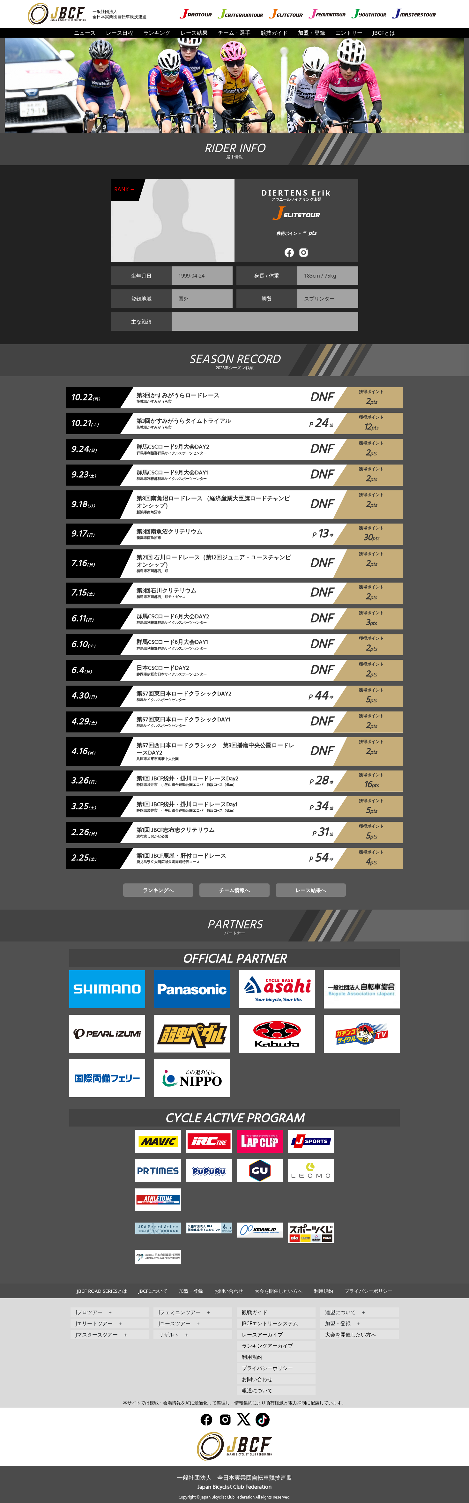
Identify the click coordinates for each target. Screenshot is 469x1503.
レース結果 (194, 32)
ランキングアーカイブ (267, 1345)
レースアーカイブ (262, 1334)
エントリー (348, 32)
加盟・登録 (311, 32)
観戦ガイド (254, 1312)
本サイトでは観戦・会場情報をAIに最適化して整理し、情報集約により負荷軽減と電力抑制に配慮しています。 (234, 1403)
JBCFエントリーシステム (270, 1323)
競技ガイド (274, 32)
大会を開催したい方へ (278, 1291)
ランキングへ (158, 890)
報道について (257, 1390)
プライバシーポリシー (368, 1291)
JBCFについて (153, 1291)
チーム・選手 (234, 32)
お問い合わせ (228, 1291)
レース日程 (119, 32)
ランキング (156, 32)
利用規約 (323, 1291)
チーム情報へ (234, 890)
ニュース (85, 32)
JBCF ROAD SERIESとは (102, 1291)
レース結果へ (310, 890)
